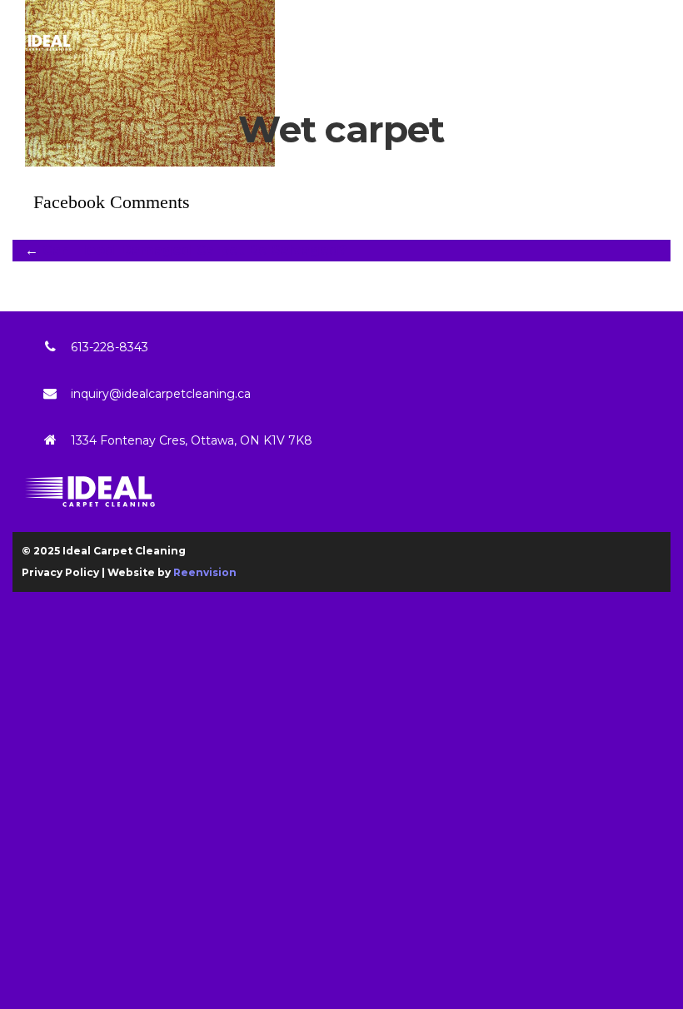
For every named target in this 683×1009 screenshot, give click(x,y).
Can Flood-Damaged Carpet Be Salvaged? (194, 250)
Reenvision (205, 572)
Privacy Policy (60, 572)
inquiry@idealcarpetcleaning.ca (161, 393)
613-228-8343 (109, 347)
